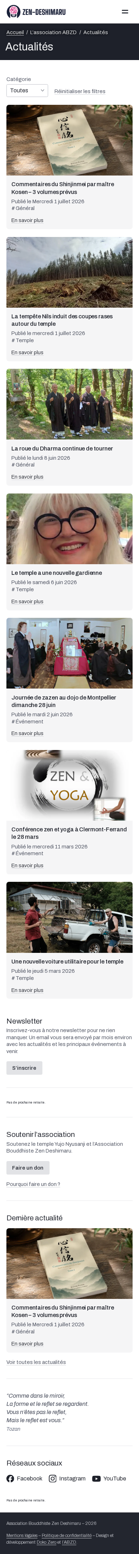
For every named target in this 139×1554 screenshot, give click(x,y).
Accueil (15, 32)
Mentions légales (21, 1535)
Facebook (29, 1479)
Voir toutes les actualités (36, 1362)
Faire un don (27, 1168)
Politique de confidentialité (67, 1535)
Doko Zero (46, 1542)
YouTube (114, 1479)
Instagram (72, 1479)
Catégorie (18, 79)
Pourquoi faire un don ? (33, 1184)
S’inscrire (24, 1068)
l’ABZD (69, 1542)
